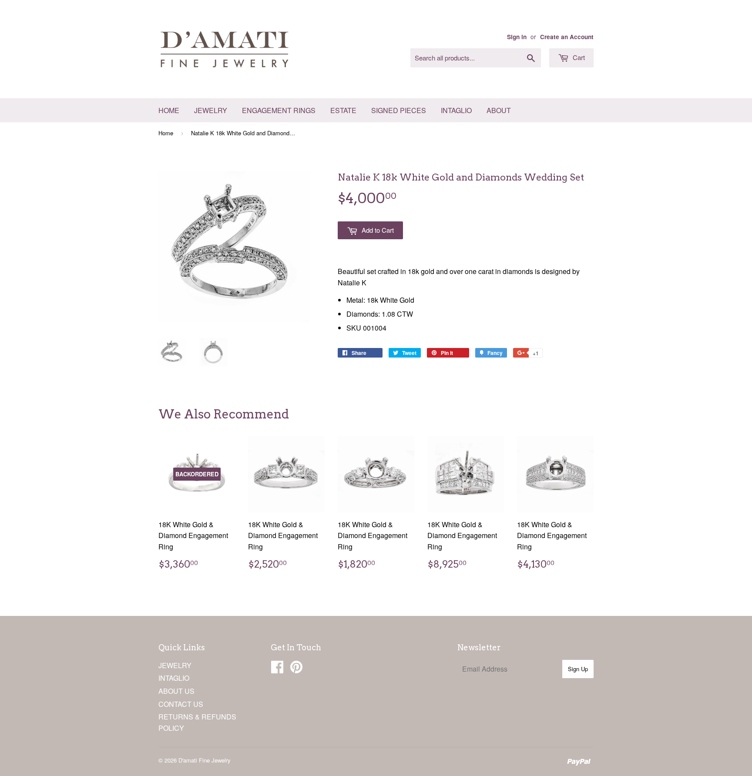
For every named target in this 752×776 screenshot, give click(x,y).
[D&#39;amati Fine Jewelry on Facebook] (277, 669)
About (499, 110)
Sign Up (578, 669)
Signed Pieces (398, 110)
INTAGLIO (173, 678)
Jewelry (210, 110)
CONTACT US (180, 704)
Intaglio (456, 110)
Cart (578, 57)
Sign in (517, 37)
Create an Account (567, 37)
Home (168, 110)
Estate (343, 110)
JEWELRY (174, 665)
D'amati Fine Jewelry (204, 760)
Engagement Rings (279, 110)
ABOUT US (176, 691)
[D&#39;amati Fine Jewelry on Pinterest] (296, 669)
